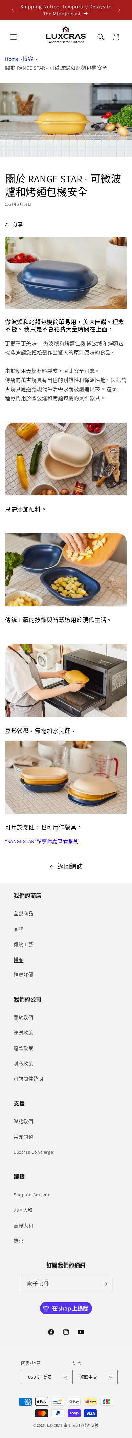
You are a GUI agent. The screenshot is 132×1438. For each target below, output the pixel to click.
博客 (28, 59)
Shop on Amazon (32, 1195)
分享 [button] (18, 224)
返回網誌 (70, 866)
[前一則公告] (12, 10)
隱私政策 (23, 1064)
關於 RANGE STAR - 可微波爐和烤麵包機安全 (56, 68)
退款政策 (23, 1048)
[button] (13, 36)
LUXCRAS (55, 1425)
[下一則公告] (119, 10)
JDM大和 (23, 1210)
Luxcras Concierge (33, 1152)
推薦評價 (23, 975)
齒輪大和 (23, 1226)
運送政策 (23, 1033)
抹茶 (18, 1241)
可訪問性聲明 (28, 1079)
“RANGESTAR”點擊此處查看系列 (42, 841)
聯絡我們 (23, 1121)
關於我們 (23, 1017)
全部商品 (23, 913)
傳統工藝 (23, 944)
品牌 (18, 929)
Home (11, 59)
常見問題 (23, 1137)
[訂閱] (104, 1284)
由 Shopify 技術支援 (81, 1425)
